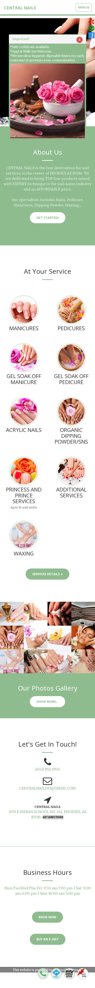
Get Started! (47, 217)
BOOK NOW (47, 917)
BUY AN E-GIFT (47, 939)
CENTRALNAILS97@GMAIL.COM (47, 788)
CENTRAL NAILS (20, 7)
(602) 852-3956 (47, 769)
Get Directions (53, 817)
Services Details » (47, 574)
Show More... (47, 701)
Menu (85, 8)
